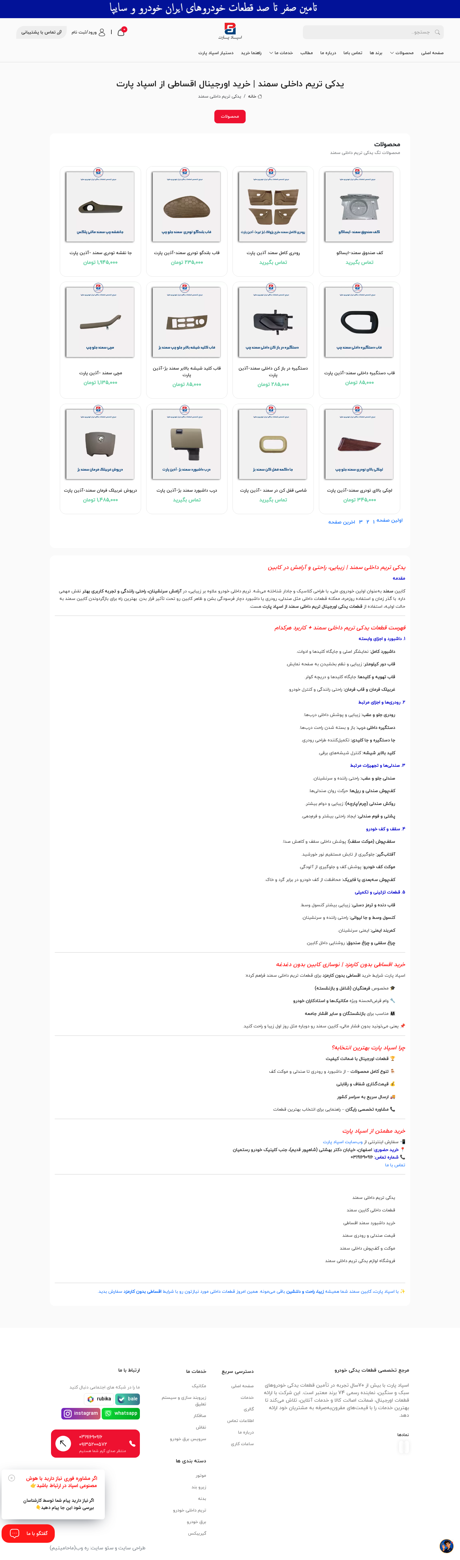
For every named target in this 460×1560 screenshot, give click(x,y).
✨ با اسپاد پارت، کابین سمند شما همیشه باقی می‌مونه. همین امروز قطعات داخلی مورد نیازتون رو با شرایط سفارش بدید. (251, 1292)
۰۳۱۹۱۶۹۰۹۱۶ (90, 1437)
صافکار (199, 1416)
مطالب (306, 53)
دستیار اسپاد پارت (215, 53)
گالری (249, 1409)
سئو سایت (102, 1548)
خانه (252, 97)
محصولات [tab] (230, 117)
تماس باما (353, 53)
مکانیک (199, 1386)
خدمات (247, 1398)
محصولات (405, 53)
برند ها (376, 53)
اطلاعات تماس (240, 1421)
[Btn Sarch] (437, 32)
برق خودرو (196, 1522)
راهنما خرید (251, 53)
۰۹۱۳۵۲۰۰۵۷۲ (93, 1444)
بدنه (202, 1499)
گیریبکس (197, 1534)
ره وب (82, 1548)
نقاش (201, 1427)
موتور (201, 1476)
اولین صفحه (389, 520)
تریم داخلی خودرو (189, 1510)
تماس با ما (395, 1165)
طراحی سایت (132, 1548)
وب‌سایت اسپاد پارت (343, 1142)
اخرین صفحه (341, 522)
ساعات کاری (242, 1444)
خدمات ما (284, 53)
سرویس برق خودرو (188, 1439)
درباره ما (328, 53)
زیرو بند (199, 1487)
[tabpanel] (230, 337)
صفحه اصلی (432, 53)
